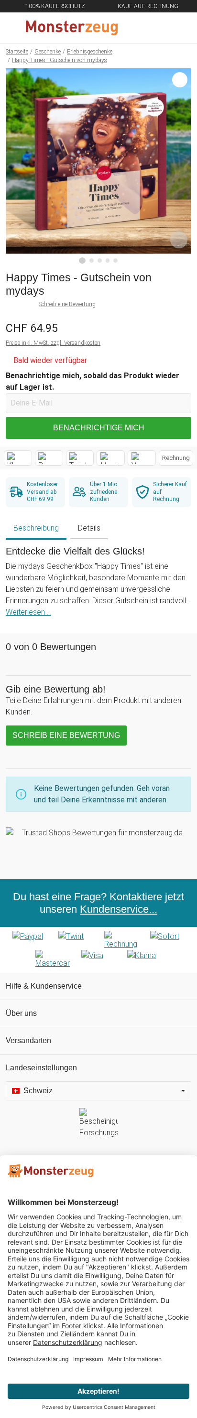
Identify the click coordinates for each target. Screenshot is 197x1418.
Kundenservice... (118, 909)
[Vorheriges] (16, 166)
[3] (100, 260)
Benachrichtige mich (98, 428)
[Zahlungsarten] (98, 950)
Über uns (21, 1013)
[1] (82, 260)
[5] (115, 260)
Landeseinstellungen (41, 1068)
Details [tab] (89, 528)
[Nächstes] (181, 166)
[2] (91, 260)
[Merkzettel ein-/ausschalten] (178, 239)
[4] (108, 260)
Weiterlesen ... (28, 612)
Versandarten (28, 1040)
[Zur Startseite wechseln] (75, 27)
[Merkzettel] (158, 27)
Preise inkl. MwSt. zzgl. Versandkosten (53, 343)
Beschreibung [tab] (36, 528)
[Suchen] (138, 27)
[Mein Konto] (178, 27)
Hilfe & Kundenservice (44, 986)
